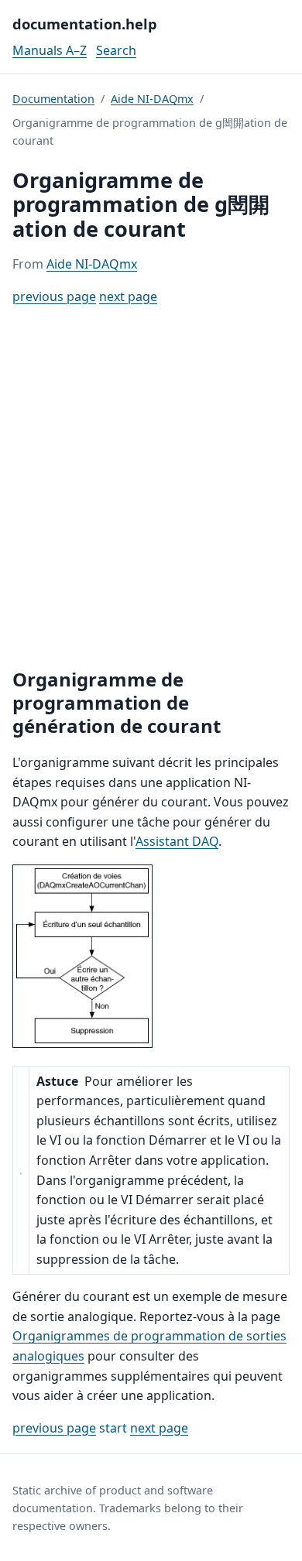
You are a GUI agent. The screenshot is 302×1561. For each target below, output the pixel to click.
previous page (54, 296)
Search (116, 50)
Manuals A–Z (49, 50)
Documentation (53, 98)
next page (128, 296)
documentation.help (84, 23)
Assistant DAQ (177, 841)
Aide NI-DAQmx (152, 98)
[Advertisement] (151, 487)
